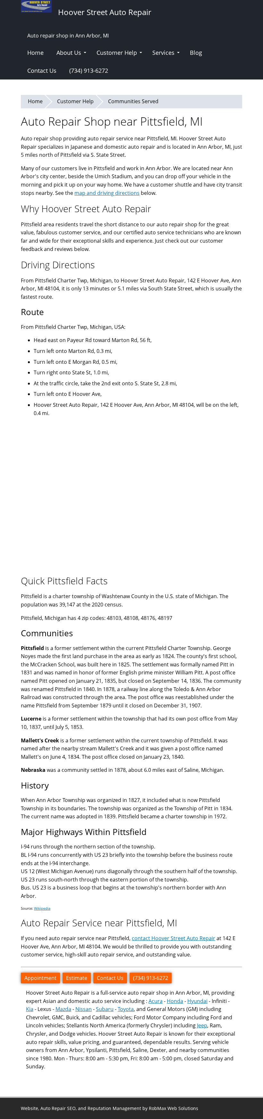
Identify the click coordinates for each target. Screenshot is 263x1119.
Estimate (76, 977)
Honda (175, 1001)
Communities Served (133, 101)
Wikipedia (42, 908)
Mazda (63, 1009)
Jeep (202, 1025)
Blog (196, 52)
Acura (155, 1001)
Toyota (126, 1009)
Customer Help (117, 52)
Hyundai (197, 1001)
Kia (29, 1009)
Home (35, 52)
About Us (68, 52)
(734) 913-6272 (88, 70)
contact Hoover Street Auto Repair (173, 938)
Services (163, 52)
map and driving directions (107, 192)
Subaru (105, 1009)
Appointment (40, 977)
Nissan (83, 1009)
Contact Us (41, 70)
